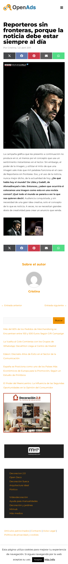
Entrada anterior (11, 305)
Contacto (36, 531)
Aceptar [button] (38, 559)
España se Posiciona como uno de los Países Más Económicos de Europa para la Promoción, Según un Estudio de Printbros (32, 370)
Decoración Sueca (19, 481)
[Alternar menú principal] (62, 7)
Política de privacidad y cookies (21, 535)
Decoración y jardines (21, 505)
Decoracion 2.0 (17, 473)
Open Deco (15, 477)
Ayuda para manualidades (23, 501)
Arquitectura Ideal (19, 485)
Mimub (13, 509)
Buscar (58, 320)
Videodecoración (18, 497)
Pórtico (13, 489)
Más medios (16, 513)
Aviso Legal (49, 531)
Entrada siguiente (56, 305)
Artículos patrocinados (16, 531)
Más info (50, 559)
